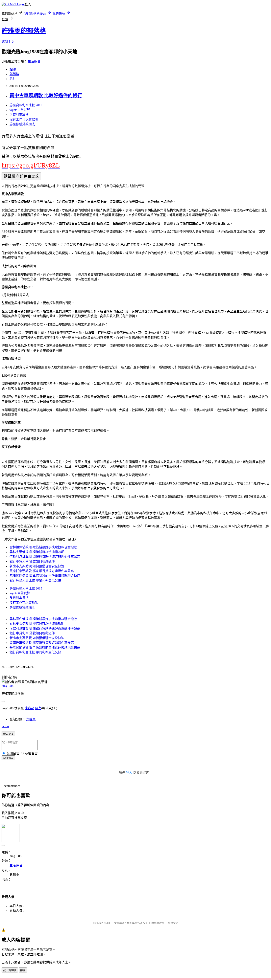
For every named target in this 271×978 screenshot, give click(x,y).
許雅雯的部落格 (24, 30)
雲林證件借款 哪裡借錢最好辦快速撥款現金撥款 (43, 547)
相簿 (13, 69)
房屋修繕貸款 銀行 (23, 124)
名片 (13, 78)
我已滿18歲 (9, 970)
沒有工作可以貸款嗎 (24, 119)
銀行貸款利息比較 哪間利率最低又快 (35, 580)
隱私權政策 (157, 923)
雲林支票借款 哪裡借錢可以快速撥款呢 (37, 552)
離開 (22, 970)
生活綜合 (34, 61)
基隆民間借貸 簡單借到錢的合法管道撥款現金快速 (45, 575)
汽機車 (31, 719)
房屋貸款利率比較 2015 (26, 105)
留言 (38, 708)
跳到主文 (8, 41)
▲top (5, 726)
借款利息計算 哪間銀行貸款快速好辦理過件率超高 (45, 556)
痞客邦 (29, 708)
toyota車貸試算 (20, 110)
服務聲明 (173, 923)
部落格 (14, 74)
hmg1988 (7, 685)
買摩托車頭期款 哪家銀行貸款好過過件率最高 (42, 571)
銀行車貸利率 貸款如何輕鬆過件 (32, 561)
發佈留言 (8, 758)
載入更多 (8, 733)
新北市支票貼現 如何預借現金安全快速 (37, 566)
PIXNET (105, 923)
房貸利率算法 (19, 114)
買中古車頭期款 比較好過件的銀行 (46, 95)
